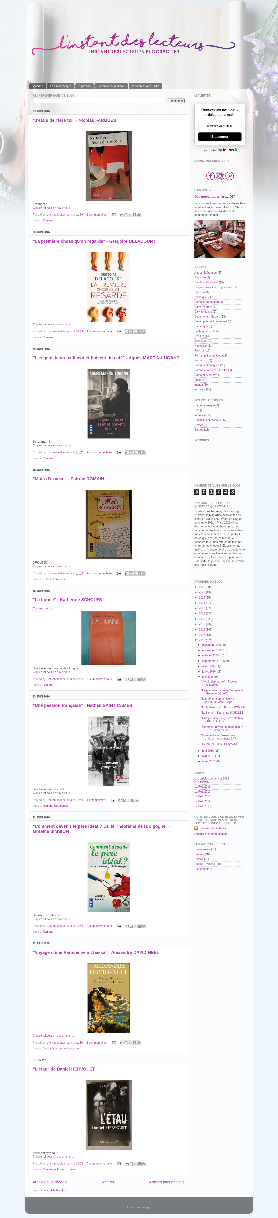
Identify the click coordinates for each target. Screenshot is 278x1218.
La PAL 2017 (202, 791)
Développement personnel (210, 321)
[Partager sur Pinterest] (138, 215)
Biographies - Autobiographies (61, 1048)
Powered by (209, 150)
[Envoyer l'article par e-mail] (114, 214)
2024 (202, 597)
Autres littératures (54, 579)
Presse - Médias (204, 863)
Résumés (200, 868)
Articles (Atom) (59, 1190)
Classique (200, 297)
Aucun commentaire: (100, 331)
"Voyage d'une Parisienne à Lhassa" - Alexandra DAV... (219, 737)
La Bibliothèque (60, 86)
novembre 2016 (212, 650)
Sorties (198, 429)
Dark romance (203, 311)
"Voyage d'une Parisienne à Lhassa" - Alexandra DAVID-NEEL (96, 952)
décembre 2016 (212, 644)
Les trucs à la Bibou (111, 86)
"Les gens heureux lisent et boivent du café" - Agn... (218, 700)
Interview (200, 415)
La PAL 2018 (202, 796)
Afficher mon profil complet (211, 833)
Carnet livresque (204, 405)
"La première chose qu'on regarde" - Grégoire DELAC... (222, 692)
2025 (202, 592)
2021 (202, 613)
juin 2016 (208, 676)
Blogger (145, 1207)
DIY (196, 410)
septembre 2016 (212, 661)
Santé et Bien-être (205, 374)
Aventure (200, 277)
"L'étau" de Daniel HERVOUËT (64, 1069)
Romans (48, 220)
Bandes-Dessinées (206, 282)
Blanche (199, 292)
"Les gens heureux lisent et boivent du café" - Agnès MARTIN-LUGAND (106, 357)
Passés (199, 854)
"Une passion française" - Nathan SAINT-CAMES (82, 705)
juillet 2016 (209, 671)
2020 (202, 619)
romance (199, 389)
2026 (202, 587)
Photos (198, 859)
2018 (202, 629)
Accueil (38, 86)
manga (198, 384)
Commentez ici (43, 608)
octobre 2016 (210, 655)
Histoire (199, 336)
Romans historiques (55, 805)
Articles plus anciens (167, 1182)
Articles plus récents (50, 1182)
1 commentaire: (97, 799)
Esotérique (201, 326)
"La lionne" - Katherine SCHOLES (67, 599)
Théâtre (199, 379)
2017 (202, 634)
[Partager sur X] (130, 215)
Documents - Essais (207, 316)
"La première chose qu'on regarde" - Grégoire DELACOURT (94, 241)
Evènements (202, 849)
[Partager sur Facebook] (134, 215)
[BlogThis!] (126, 215)
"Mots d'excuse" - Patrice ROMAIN (68, 478)
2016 (202, 640)
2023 (202, 602)
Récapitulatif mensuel (208, 420)
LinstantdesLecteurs (212, 828)
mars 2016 (209, 761)
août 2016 (208, 666)
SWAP (198, 425)
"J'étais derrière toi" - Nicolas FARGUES (74, 120)
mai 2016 (208, 750)
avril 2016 (208, 756)
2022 (202, 608)
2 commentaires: (97, 214)
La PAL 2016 (202, 786)
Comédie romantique (207, 301)
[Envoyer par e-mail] (122, 215)
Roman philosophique (207, 355)
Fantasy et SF (203, 331)
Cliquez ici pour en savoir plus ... (53, 207)
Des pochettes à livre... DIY (214, 196)
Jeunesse (200, 340)
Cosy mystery (203, 306)
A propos (84, 86)
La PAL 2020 (202, 806)
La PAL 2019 (202, 801)
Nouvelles (200, 345)
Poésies (199, 350)
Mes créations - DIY (145, 86)
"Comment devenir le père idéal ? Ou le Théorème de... (222, 728)
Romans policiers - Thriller (59, 1169)
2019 (202, 624)
